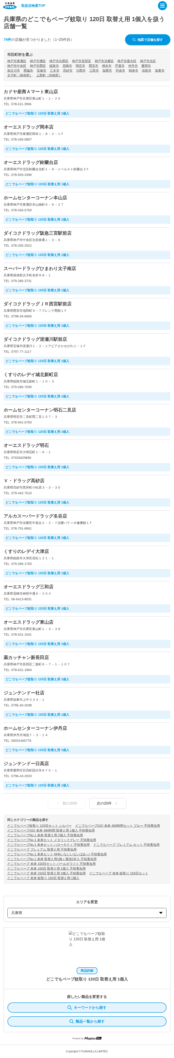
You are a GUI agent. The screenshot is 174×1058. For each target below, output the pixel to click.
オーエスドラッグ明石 (26, 445)
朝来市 (133, 70)
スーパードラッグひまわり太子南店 (40, 268)
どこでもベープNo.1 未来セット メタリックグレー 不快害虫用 (51, 840)
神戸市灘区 (38, 61)
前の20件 (70, 803)
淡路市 (146, 70)
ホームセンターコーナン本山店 (35, 197)
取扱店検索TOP (33, 5)
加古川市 (13, 70)
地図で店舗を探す (150, 39)
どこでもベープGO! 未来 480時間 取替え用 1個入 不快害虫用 (51, 830)
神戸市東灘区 (16, 61)
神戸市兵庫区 (58, 61)
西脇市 (28, 70)
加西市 (107, 70)
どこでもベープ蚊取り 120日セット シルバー (39, 825)
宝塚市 (41, 70)
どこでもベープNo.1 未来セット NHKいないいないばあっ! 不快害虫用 (57, 854)
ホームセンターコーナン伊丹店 (35, 728)
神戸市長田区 (81, 61)
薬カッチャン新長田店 (26, 657)
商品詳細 (87, 970)
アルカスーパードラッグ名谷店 (35, 515)
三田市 (94, 70)
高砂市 (67, 70)
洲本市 (106, 66)
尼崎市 (67, 66)
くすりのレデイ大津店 (26, 551)
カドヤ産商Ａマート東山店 (31, 91)
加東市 (159, 70)
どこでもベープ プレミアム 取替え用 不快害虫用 (42, 849)
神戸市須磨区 (104, 61)
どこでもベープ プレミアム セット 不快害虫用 (126, 844)
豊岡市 (146, 66)
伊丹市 (133, 66)
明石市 (80, 66)
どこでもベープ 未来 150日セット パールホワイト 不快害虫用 (51, 864)
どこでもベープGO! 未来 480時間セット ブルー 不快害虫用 (117, 825)
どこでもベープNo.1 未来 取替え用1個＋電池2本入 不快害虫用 (52, 859)
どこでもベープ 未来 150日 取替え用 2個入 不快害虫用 (46, 873)
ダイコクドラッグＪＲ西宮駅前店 (38, 303)
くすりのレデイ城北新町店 (31, 374)
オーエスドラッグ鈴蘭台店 (31, 162)
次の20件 (104, 803)
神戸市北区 (148, 61)
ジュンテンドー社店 (24, 692)
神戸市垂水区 (126, 61)
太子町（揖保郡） (20, 75)
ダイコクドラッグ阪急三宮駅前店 (38, 233)
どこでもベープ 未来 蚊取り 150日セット (118, 873)
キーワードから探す (90, 1007)
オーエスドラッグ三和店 (28, 586)
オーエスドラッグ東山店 (28, 622)
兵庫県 (16, 913)
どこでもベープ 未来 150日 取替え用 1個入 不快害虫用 (46, 868)
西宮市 (93, 66)
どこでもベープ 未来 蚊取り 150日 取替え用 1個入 (43, 878)
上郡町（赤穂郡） (49, 75)
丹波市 (120, 70)
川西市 (81, 70)
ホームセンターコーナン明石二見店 (40, 409)
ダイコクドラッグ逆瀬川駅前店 (35, 339)
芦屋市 (120, 66)
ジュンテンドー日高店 (26, 763)
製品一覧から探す (90, 1021)
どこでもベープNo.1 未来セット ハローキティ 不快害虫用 (48, 844)
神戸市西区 (38, 66)
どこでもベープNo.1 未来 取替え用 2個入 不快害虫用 (45, 835)
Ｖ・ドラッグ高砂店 (24, 480)
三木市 (54, 70)
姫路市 (54, 66)
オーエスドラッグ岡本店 (28, 126)
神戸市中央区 (16, 66)
